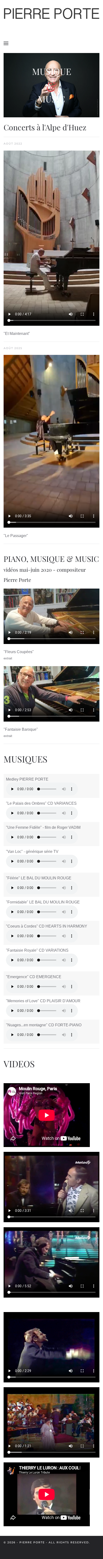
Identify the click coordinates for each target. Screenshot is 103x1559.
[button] (6, 43)
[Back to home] (51, 14)
